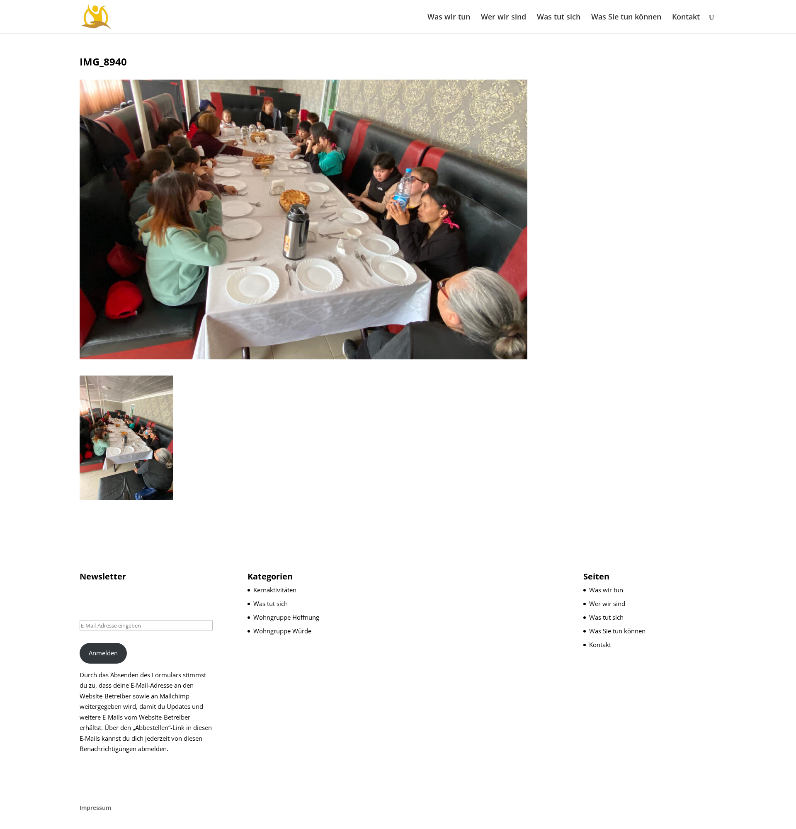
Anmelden (103, 653)
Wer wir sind (503, 18)
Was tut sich (558, 18)
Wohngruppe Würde (282, 631)
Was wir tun (448, 18)
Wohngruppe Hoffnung (286, 617)
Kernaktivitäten (274, 590)
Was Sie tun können (626, 18)
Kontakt (686, 18)
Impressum (95, 808)
